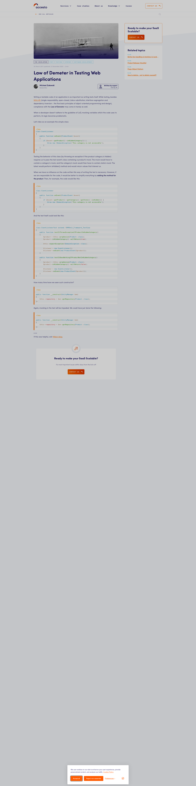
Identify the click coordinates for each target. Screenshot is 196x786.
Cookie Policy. (108, 772)
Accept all (76, 778)
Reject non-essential (93, 778)
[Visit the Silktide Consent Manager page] (122, 778)
